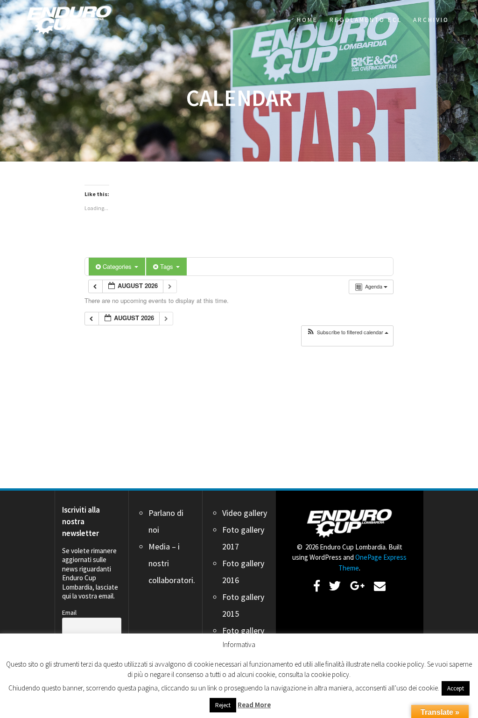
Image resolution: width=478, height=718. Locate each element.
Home (307, 20)
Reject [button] (223, 705)
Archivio (431, 20)
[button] (347, 332)
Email (69, 612)
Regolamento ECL (366, 20)
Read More (254, 704)
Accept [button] (455, 688)
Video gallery (244, 512)
